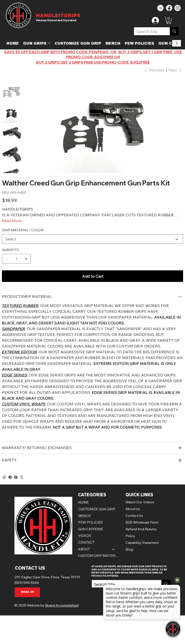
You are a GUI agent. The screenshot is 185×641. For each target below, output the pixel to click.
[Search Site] (174, 31)
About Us (133, 509)
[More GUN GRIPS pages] (49, 43)
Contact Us (134, 515)
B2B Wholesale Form (142, 522)
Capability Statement (142, 542)
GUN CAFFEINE (90, 529)
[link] (169, 20)
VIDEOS (84, 535)
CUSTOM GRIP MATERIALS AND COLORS (99, 555)
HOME (83, 502)
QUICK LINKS (139, 495)
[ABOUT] (114, 549)
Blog (129, 549)
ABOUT (84, 549)
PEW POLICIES (90, 522)
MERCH (84, 516)
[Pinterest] (15, 477)
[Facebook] (169, 8)
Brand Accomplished (62, 605)
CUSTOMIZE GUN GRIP (96, 509)
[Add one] (26, 259)
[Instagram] (177, 8)
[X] (160, 8)
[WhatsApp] (4, 477)
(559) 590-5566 (26, 582)
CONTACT (86, 542)
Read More (12, 220)
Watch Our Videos (140, 502)
